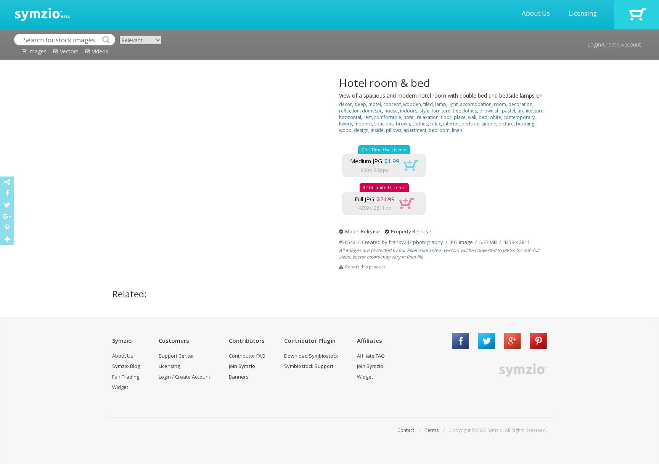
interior (451, 123)
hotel (409, 117)
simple (489, 123)
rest (367, 117)
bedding (525, 123)
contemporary (519, 117)
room (500, 104)
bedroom (439, 130)
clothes (420, 123)
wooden (412, 104)
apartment (414, 130)
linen (457, 130)
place (460, 117)
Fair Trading (125, 376)
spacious (384, 123)
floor (446, 117)
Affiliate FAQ (371, 355)
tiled (428, 104)
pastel (508, 111)
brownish (489, 111)
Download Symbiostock (311, 355)
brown (403, 123)
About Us (536, 13)
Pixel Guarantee (424, 250)
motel (374, 104)
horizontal (350, 117)
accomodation (476, 104)
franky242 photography (416, 242)
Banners (239, 376)
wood (345, 130)
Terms (432, 430)
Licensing (583, 13)
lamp (440, 104)
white (495, 117)
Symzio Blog (126, 366)
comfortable (387, 117)
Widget (120, 387)
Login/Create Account (614, 44)
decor (345, 104)
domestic (372, 111)
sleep (360, 104)
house (391, 111)
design (361, 130)
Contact (405, 430)
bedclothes (465, 111)
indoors (408, 111)
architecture (530, 111)
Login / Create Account (184, 376)
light (453, 104)
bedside (470, 123)
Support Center (176, 355)
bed (483, 117)
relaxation (428, 117)
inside (377, 130)
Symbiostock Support (308, 366)
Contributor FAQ (247, 355)
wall (472, 117)
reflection (349, 111)
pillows (393, 130)
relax (435, 123)
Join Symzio (242, 366)
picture (506, 123)
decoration (520, 104)
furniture (441, 111)
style (424, 111)
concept (392, 104)
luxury (345, 123)
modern (363, 123)
